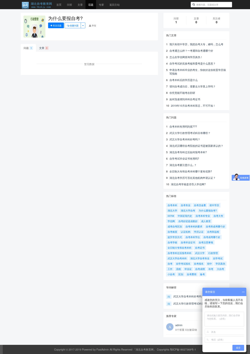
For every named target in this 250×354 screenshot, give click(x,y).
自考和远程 (213, 231)
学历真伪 (220, 263)
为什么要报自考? (208, 210)
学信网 (171, 221)
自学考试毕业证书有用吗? (184, 158)
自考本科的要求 (194, 226)
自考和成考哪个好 (215, 226)
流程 (178, 269)
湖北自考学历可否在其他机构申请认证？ (192, 178)
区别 (180, 274)
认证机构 (185, 231)
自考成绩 (200, 269)
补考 (210, 269)
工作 (170, 269)
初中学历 (214, 205)
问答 (69, 4)
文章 (80, 4)
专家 (101, 4)
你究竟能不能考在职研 (182, 93)
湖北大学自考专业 (199, 258)
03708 (171, 215)
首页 (58, 4)
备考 (202, 274)
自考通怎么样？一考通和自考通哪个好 (191, 50)
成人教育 (206, 221)
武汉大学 (200, 253)
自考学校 (172, 242)
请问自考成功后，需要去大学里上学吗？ (192, 86)
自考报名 (199, 263)
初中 (209, 263)
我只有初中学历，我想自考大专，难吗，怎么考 (196, 44)
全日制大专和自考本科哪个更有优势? (190, 171)
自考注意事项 (206, 242)
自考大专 (218, 215)
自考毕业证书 (188, 242)
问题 (28, 48)
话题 (90, 4)
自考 (170, 263)
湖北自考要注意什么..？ (183, 165)
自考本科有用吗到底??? (183, 126)
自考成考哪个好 (212, 237)
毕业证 (188, 269)
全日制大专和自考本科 (179, 247)
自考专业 (185, 205)
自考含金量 (200, 205)
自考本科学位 (193, 237)
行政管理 (213, 253)
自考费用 (191, 274)
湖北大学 (172, 210)
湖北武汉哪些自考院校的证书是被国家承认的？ (196, 146)
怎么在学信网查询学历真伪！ (186, 57)
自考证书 (200, 247)
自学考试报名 (183, 263)
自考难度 (172, 231)
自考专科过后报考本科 (179, 253)
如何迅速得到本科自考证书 (184, 99)
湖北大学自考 (188, 210)
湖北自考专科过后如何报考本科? (188, 152)
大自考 (220, 269)
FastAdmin (102, 349)
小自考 (171, 274)
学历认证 (199, 231)
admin (178, 325)
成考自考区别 (175, 226)
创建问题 (74, 25)
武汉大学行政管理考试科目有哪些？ (189, 133)
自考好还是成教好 (187, 221)
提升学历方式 (175, 237)
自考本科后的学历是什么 (183, 80)
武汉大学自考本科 (177, 258)
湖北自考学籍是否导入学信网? (188, 184)
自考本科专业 (203, 215)
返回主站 (114, 4)
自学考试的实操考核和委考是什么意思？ (192, 63)
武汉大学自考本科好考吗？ (184, 139)
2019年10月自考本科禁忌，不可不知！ (193, 105)
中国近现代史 (185, 215)
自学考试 (218, 258)
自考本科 (172, 205)
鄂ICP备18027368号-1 (183, 349)
